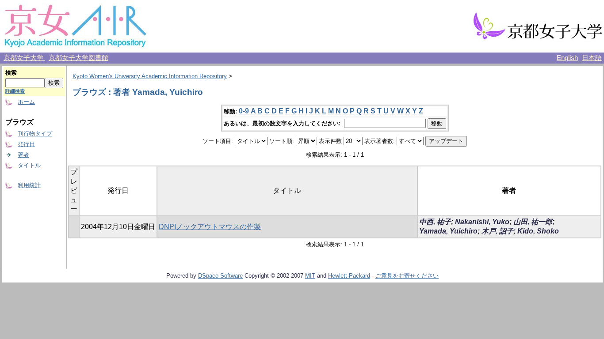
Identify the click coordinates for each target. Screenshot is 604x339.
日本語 (592, 57)
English (567, 57)
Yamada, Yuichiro (448, 231)
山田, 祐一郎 (532, 222)
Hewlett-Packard (349, 275)
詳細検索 (15, 91)
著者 (23, 154)
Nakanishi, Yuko (482, 222)
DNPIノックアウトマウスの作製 (210, 226)
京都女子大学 (24, 57)
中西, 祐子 (435, 222)
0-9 (244, 111)
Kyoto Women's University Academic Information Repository (150, 76)
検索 (11, 72)
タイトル (29, 165)
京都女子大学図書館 (78, 57)
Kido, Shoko (538, 231)
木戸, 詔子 (497, 231)
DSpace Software (220, 275)
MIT (310, 275)
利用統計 (29, 185)
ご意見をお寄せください (407, 275)
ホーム (26, 101)
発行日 (26, 144)
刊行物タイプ (35, 133)
